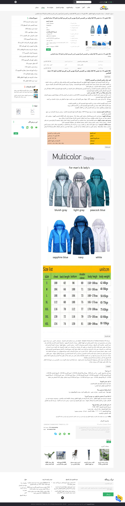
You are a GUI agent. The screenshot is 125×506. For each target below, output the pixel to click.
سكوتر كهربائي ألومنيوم (30, 60)
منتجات (43, 7)
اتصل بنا (78, 7)
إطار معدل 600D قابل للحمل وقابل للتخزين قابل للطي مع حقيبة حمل (49, 463)
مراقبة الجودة (69, 7)
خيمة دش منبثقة (32, 28)
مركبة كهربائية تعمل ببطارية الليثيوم (27, 70)
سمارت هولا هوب (32, 32)
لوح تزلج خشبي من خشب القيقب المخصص (78, 416)
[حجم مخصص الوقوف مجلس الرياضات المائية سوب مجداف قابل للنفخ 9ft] (35, 96)
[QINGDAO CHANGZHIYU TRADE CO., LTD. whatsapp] (33, 127)
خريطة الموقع (23, 495)
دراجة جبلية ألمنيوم (32, 39)
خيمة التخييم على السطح (30, 25)
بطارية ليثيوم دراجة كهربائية (29, 46)
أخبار (83, 7)
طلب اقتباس (102, 2)
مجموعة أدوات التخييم (31, 53)
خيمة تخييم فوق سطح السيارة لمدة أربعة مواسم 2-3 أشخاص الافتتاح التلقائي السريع (64, 487)
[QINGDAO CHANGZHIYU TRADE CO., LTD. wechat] (28, 127)
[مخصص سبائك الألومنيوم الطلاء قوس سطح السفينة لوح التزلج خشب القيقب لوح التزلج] (35, 91)
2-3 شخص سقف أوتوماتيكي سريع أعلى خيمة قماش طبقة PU (64, 483)
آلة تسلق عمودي (32, 63)
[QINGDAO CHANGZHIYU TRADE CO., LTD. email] (37, 127)
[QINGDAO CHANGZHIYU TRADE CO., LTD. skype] (24, 127)
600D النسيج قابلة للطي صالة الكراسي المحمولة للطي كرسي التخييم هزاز (62, 463)
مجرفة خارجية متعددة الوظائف (28, 49)
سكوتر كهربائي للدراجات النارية (28, 42)
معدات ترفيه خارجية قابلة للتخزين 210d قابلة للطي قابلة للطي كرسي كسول (103, 463)
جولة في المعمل (60, 7)
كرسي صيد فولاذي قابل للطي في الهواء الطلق (97, 416)
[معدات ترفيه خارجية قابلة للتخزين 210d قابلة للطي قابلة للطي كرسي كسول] (103, 455)
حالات (88, 7)
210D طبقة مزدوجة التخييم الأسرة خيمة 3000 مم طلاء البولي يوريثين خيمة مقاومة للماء (38, 488)
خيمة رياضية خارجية (31, 22)
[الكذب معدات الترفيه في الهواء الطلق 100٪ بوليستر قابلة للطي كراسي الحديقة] (89, 455)
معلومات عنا (50, 7)
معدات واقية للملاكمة (31, 74)
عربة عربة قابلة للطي (31, 81)
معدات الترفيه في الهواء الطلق (96, 13)
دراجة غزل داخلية (32, 67)
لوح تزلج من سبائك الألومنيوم (62, 416)
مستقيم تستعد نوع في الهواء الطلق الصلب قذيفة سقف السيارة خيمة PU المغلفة (65, 491)
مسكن (37, 7)
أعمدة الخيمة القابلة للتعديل (29, 56)
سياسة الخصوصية (90, 504)
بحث (75, 2)
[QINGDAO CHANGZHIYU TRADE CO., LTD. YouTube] (15, 2)
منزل (111, 13)
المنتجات (107, 13)
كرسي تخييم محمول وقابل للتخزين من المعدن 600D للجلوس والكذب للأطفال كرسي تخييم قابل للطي (75, 463)
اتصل (48, 49)
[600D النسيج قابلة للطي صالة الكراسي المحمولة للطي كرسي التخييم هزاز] (62, 455)
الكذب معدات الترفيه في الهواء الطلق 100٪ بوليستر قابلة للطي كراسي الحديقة (89, 463)
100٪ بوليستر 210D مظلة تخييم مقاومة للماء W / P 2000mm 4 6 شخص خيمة (39, 492)
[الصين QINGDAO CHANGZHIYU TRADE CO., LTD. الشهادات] (18, 112)
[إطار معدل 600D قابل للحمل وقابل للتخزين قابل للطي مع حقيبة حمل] (50, 455)
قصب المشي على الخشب (30, 35)
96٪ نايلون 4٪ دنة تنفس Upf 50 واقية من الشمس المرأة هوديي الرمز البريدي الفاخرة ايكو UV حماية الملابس (98, 49)
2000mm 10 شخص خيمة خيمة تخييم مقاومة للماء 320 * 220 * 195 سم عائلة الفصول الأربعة (39, 484)
